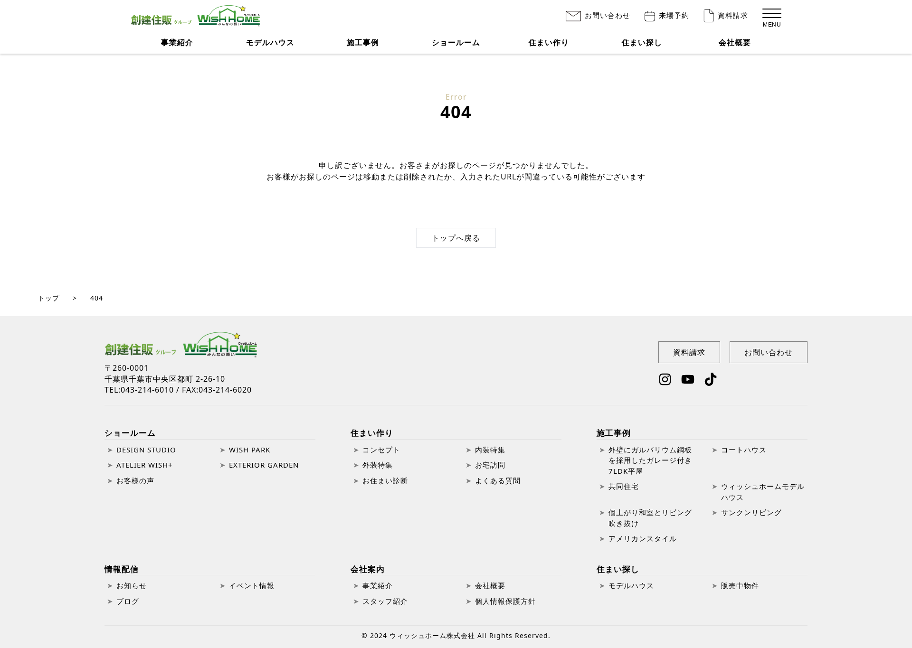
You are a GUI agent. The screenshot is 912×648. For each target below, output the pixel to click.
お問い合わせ (607, 15)
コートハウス (744, 449)
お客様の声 (135, 480)
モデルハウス (270, 42)
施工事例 (614, 432)
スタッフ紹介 (385, 601)
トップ (48, 297)
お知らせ (131, 585)
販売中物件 (740, 585)
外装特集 (377, 465)
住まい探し (642, 42)
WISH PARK (249, 449)
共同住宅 (623, 486)
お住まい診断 (385, 480)
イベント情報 (252, 585)
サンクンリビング (751, 512)
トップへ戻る (456, 238)
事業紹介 (177, 42)
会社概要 (735, 42)
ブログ (127, 601)
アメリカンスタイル (642, 538)
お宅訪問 (490, 465)
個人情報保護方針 (505, 601)
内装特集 (490, 449)
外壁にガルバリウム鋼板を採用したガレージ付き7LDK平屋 (650, 460)
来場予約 (674, 15)
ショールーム (130, 432)
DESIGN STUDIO (146, 449)
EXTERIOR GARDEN (264, 465)
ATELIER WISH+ (144, 465)
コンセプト (381, 449)
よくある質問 (498, 480)
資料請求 (733, 15)
